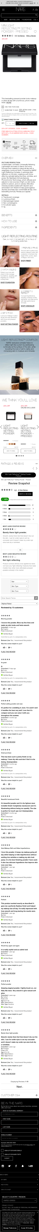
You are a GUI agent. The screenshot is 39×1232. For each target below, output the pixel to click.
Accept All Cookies (27, 1228)
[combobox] (19, 15)
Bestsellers (15, 19)
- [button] (7, 123)
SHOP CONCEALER (27, 306)
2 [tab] (18, 456)
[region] (19, 1221)
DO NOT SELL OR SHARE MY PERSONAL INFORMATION (19, 1207)
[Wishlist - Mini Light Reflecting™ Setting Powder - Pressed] (35, 31)
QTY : (3, 123)
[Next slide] (37, 19)
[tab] (18, 475)
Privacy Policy (29, 1144)
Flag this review (8, 652)
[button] (1, 3)
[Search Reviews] (36, 598)
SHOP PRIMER (26, 261)
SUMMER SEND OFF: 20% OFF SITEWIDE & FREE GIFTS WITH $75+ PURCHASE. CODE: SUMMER (20, 3)
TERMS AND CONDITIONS (11, 1209)
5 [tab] (23, 456)
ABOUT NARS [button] (4, 1174)
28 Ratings (21, 36)
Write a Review (31, 36)
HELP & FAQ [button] (4, 1184)
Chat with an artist (15, 147)
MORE (8, 102)
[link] (9, 36)
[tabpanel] (11, 428)
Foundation (26, 19)
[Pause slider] (35, 3)
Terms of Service (5, 1146)
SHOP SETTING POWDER (9, 324)
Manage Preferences (9, 1228)
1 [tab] (16, 456)
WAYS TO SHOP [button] (6, 1189)
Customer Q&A (10, 1095)
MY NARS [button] (4, 1179)
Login (30, 146)
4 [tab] (21, 456)
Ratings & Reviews (12, 463)
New (5, 19)
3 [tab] (20, 456)
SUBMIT (7, 1158)
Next (20, 1086)
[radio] (10, 107)
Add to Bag (28, 123)
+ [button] (13, 123)
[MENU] (3, 10)
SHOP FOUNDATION (8, 282)
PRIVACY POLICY (7, 1205)
